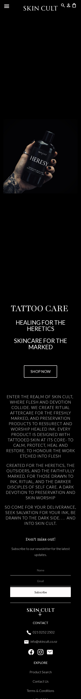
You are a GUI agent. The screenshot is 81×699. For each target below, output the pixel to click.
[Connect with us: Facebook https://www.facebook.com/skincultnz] (31, 653)
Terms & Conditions (40, 691)
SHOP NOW (41, 371)
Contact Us (41, 681)
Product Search (40, 672)
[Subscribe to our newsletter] (49, 653)
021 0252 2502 (44, 632)
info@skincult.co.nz (44, 641)
